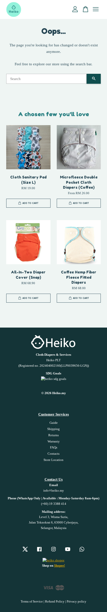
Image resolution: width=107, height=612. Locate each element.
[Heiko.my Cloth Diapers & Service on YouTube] (67, 551)
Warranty (54, 441)
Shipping (53, 429)
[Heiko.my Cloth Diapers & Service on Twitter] (25, 551)
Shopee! (59, 565)
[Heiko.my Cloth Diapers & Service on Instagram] (53, 551)
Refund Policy (54, 601)
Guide (54, 423)
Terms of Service (32, 601)
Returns (53, 435)
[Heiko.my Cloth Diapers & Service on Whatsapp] (81, 551)
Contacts (53, 453)
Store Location (53, 460)
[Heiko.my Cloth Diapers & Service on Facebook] (39, 551)
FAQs (53, 447)
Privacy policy (76, 601)
